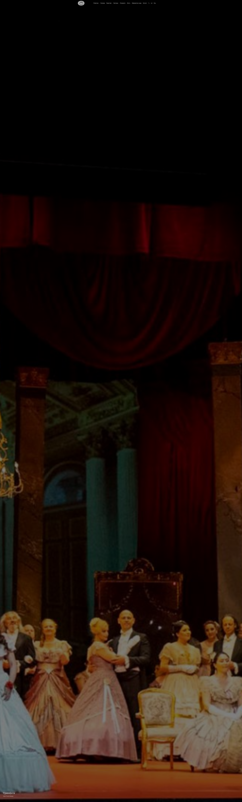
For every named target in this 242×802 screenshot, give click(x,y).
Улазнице (102, 3)
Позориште (123, 3)
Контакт (145, 3)
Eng (155, 3)
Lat (151, 3)
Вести (128, 3)
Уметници (115, 3)
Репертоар (96, 3)
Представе (109, 3)
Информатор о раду (136, 3)
